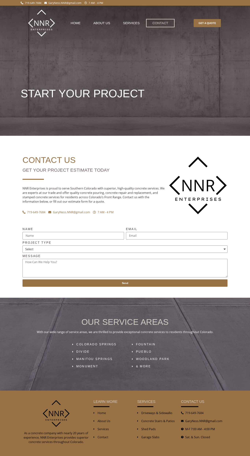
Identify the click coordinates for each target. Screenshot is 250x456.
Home (76, 23)
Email (131, 229)
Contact (160, 23)
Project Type (37, 242)
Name (28, 229)
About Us (101, 23)
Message (32, 256)
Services (131, 23)
